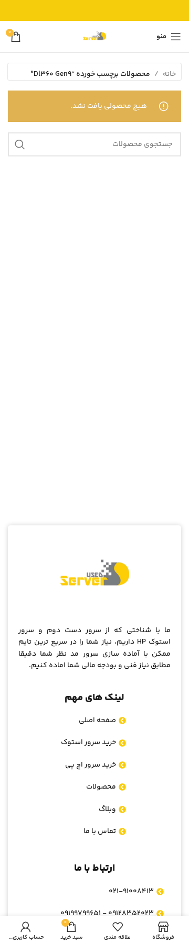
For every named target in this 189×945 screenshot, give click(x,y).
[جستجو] (20, 144)
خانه (169, 74)
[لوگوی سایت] (94, 36)
